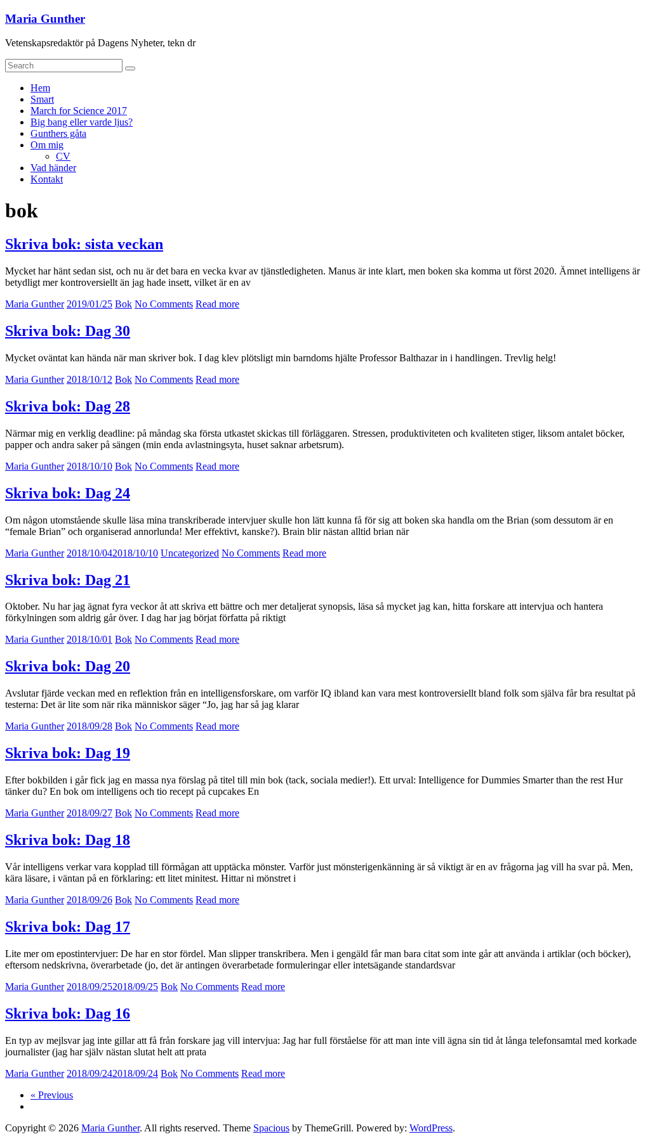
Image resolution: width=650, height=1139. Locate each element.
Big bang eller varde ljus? (81, 122)
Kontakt (46, 179)
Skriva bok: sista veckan (84, 244)
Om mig (46, 144)
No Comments (164, 304)
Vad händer (53, 167)
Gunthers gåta (58, 133)
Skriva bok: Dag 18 (67, 840)
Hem (40, 87)
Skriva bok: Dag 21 (67, 580)
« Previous (51, 1095)
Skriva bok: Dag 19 (67, 753)
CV (63, 156)
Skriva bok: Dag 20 (67, 666)
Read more (217, 304)
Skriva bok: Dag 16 (67, 1013)
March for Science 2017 (78, 110)
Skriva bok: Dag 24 (67, 493)
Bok (123, 304)
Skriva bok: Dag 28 (67, 406)
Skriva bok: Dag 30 (67, 331)
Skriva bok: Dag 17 (67, 926)
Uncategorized (190, 553)
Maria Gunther (45, 18)
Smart (42, 99)
